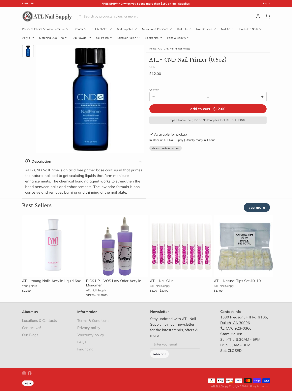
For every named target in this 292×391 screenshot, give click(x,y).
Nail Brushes (204, 29)
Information (87, 312)
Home (152, 48)
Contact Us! (31, 327)
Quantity (154, 89)
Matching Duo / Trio (51, 38)
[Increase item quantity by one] (262, 96)
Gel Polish (102, 38)
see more (257, 207)
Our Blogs (30, 335)
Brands (78, 29)
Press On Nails (248, 29)
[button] (208, 108)
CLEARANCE (100, 29)
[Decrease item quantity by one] (154, 96)
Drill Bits (182, 29)
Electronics (152, 38)
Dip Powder (80, 38)
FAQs (81, 342)
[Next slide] (265, 221)
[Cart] (266, 16)
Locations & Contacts (39, 320)
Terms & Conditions (93, 320)
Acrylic (26, 38)
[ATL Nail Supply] (47, 16)
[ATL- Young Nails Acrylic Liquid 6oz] (53, 246)
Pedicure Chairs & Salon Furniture (43, 29)
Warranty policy (90, 335)
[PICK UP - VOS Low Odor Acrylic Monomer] (117, 246)
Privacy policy (88, 327)
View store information (165, 148)
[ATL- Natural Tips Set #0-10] (245, 246)
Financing (85, 349)
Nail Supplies (125, 29)
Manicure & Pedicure (155, 29)
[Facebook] (30, 373)
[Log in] (256, 16)
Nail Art (226, 29)
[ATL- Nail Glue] (181, 246)
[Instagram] (24, 373)
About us (30, 312)
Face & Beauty (176, 38)
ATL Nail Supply (219, 386)
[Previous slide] (253, 221)
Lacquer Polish (126, 38)
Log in (266, 3)
